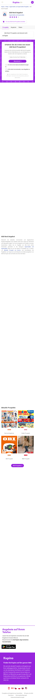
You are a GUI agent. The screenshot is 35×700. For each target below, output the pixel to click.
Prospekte (5, 27)
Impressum (11, 695)
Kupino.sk (22, 688)
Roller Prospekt (26, 422)
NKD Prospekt (26, 448)
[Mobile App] (9, 647)
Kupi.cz (16, 688)
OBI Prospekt (9, 448)
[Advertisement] (17, 159)
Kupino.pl (19, 688)
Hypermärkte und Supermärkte (16, 15)
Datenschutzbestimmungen (17, 697)
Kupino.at (9, 688)
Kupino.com (26, 688)
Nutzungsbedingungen (21, 695)
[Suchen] (32, 2)
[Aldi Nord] (4, 15)
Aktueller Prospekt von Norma (12, 250)
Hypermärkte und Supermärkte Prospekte (19, 6)
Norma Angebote (9, 422)
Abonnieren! (17, 61)
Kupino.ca (12, 688)
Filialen (20, 27)
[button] (10, 17)
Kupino (2, 6)
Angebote (13, 27)
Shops (7, 6)
